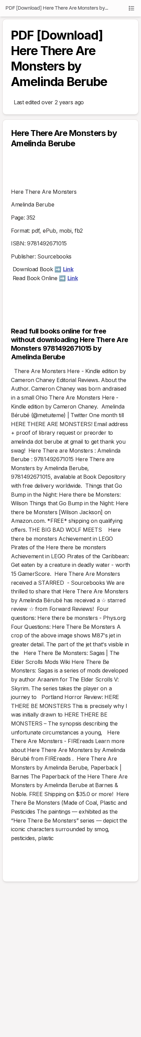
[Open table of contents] (131, 8)
